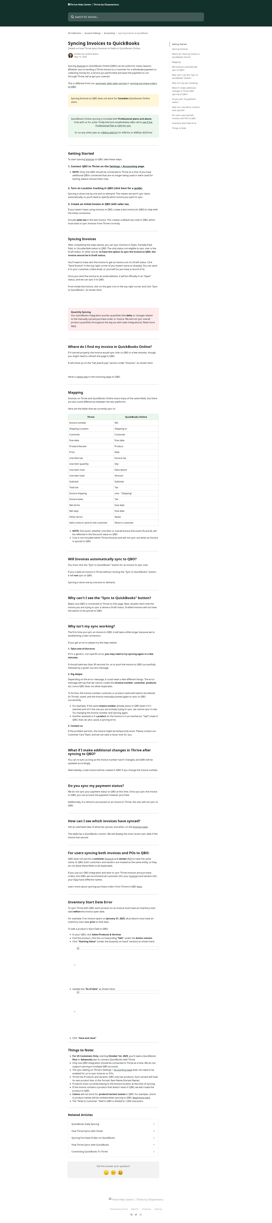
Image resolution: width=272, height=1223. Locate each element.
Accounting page (123, 1069)
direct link (82, 376)
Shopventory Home (119, 1209)
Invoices (81, 65)
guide (137, 188)
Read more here (141, 1097)
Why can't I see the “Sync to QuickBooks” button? (185, 76)
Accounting (109, 33)
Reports (135, 1209)
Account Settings (93, 33)
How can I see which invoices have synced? (186, 109)
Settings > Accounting (123, 166)
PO (129, 858)
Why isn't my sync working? (185, 83)
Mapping (176, 62)
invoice (109, 858)
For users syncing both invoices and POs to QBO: (184, 117)
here (73, 325)
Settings (158, 1209)
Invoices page (140, 826)
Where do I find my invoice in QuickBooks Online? (186, 55)
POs (76, 879)
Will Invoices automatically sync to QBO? (184, 68)
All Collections (74, 33)
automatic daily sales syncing (111, 83)
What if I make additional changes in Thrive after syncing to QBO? (184, 91)
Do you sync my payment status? (184, 100)
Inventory (146, 1209)
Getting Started (179, 44)
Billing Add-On (110, 132)
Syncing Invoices (180, 49)
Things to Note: (179, 128)
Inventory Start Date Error (184, 123)
